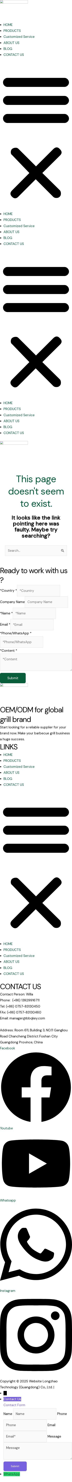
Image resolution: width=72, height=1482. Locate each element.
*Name (6, 613)
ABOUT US (11, 43)
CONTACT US (13, 55)
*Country (8, 590)
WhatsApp (11, 1474)
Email (5, 624)
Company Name (12, 602)
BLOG (7, 49)
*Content (8, 650)
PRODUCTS (12, 31)
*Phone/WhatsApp (15, 633)
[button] (36, 137)
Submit (12, 678)
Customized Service (19, 36)
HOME (8, 25)
